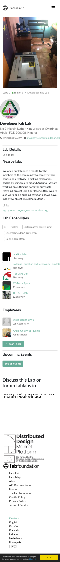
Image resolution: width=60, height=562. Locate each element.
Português (15, 542)
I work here (14, 344)
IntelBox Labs (20, 254)
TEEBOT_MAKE (21, 293)
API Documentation (20, 485)
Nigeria (19, 92)
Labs (5, 92)
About (12, 481)
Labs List (14, 473)
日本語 (13, 546)
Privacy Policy (17, 501)
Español (13, 526)
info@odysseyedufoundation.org (43, 138)
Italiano (13, 534)
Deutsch (14, 518)
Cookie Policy (17, 497)
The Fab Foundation (20, 493)
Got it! (49, 557)
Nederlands (15, 538)
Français (14, 530)
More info (32, 559)
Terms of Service (18, 505)
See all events (13, 363)
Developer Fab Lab (38, 92)
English (13, 522)
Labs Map (14, 477)
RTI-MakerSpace (21, 283)
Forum (13, 489)
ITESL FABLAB (20, 274)
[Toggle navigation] (53, 7)
